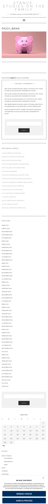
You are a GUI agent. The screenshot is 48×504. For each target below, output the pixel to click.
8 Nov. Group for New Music (12, 160)
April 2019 (5, 225)
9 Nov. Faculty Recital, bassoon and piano (16, 178)
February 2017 (7, 269)
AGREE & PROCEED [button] (24, 500)
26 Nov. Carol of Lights (10, 204)
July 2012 (5, 383)
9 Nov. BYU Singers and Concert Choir (15, 175)
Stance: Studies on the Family (24, 6)
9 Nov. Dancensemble (9, 171)
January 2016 (6, 291)
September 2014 (7, 326)
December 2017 (7, 250)
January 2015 (6, 313)
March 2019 (6, 228)
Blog (3, 468)
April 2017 (5, 263)
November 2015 (7, 298)
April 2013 (5, 354)
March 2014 (6, 332)
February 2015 (7, 310)
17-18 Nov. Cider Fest (9, 197)
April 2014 (5, 329)
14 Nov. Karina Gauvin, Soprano (13, 186)
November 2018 (7, 235)
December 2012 (7, 367)
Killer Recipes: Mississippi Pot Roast (24, 90)
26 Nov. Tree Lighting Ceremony (13, 200)
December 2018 (7, 231)
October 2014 (6, 323)
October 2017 (6, 257)
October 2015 (6, 301)
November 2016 (7, 276)
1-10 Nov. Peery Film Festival (11, 153)
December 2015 (7, 295)
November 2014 (7, 320)
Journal (5, 471)
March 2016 (6, 285)
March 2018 (6, 244)
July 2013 (5, 351)
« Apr (3, 445)
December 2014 (7, 317)
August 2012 (6, 380)
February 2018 (7, 247)
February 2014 (7, 336)
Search (24, 130)
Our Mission (8, 458)
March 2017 (6, 266)
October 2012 (6, 373)
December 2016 (7, 272)
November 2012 (7, 370)
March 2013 (6, 358)
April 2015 (5, 304)
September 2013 (7, 348)
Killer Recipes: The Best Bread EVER (29, 106)
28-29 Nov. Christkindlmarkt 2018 (13, 208)
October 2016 (6, 279)
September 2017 (7, 260)
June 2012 (5, 386)
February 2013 (7, 361)
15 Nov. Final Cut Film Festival (12, 189)
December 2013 (7, 339)
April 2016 (5, 282)
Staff (6, 464)
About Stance (6, 456)
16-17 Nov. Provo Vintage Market (13, 193)
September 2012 (7, 377)
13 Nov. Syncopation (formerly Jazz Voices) (17, 182)
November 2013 (7, 342)
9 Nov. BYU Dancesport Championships (15, 164)
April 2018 (5, 241)
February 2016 (7, 288)
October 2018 (6, 238)
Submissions (8, 461)
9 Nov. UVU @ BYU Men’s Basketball (14, 168)
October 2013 (6, 345)
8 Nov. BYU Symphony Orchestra (13, 157)
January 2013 (6, 364)
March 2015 (6, 307)
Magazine (5, 474)
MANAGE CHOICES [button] (24, 494)
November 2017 (7, 253)
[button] (43, 478)
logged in (13, 78)
